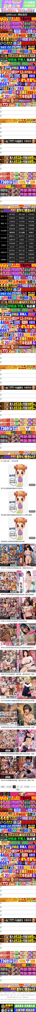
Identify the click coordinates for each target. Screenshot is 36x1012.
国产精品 (12, 214)
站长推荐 (4, 230)
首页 (2, 787)
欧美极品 (22, 218)
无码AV (3, 245)
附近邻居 (12, 229)
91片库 (12, 247)
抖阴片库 (4, 252)
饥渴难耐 (22, 229)
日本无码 (31, 214)
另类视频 (31, 225)
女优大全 (22, 247)
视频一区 (4, 216)
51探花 (31, 243)
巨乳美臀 (31, 221)
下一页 (27, 787)
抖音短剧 (12, 243)
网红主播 (22, 214)
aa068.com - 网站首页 (16, 14)
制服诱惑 (31, 254)
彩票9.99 (12, 239)
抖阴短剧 (22, 261)
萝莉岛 (31, 247)
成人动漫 (31, 218)
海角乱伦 (22, 254)
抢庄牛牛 (22, 236)
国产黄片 (12, 250)
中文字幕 (22, 221)
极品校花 (12, 261)
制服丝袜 (22, 225)
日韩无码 (31, 261)
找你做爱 (31, 229)
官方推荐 (4, 238)
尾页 (18, 789)
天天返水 (31, 239)
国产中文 (12, 258)
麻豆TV (21, 243)
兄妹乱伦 (22, 258)
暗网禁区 (12, 254)
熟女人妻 (22, 250)
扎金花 (21, 239)
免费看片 (4, 259)
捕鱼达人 (12, 236)
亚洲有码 (12, 218)
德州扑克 (31, 236)
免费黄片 (31, 250)
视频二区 (4, 223)
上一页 (9, 787)
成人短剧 (31, 258)
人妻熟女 (12, 225)
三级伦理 (12, 221)
